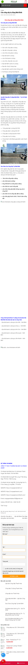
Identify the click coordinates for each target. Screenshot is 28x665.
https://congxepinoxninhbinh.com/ (15, 495)
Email (4, 554)
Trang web (5, 561)
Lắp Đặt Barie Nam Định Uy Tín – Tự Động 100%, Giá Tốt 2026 (15, 614)
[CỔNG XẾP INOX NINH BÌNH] (14, 1)
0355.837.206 (22, 663)
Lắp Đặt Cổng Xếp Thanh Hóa (13, 583)
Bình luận (5, 534)
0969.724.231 (7, 663)
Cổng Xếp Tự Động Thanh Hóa (13, 588)
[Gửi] (25, 5)
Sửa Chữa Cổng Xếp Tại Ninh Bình (14, 603)
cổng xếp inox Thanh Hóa (12, 593)
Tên (4, 547)
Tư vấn (2, 10)
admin (13, 14)
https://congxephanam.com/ (14, 491)
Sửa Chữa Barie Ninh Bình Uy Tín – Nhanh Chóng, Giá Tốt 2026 (14, 619)
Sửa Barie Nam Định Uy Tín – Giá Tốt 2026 (15, 609)
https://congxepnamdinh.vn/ (14, 488)
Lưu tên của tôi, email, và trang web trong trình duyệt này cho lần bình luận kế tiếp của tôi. (13, 571)
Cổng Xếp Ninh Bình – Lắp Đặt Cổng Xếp (15, 599)
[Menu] (2, 1)
